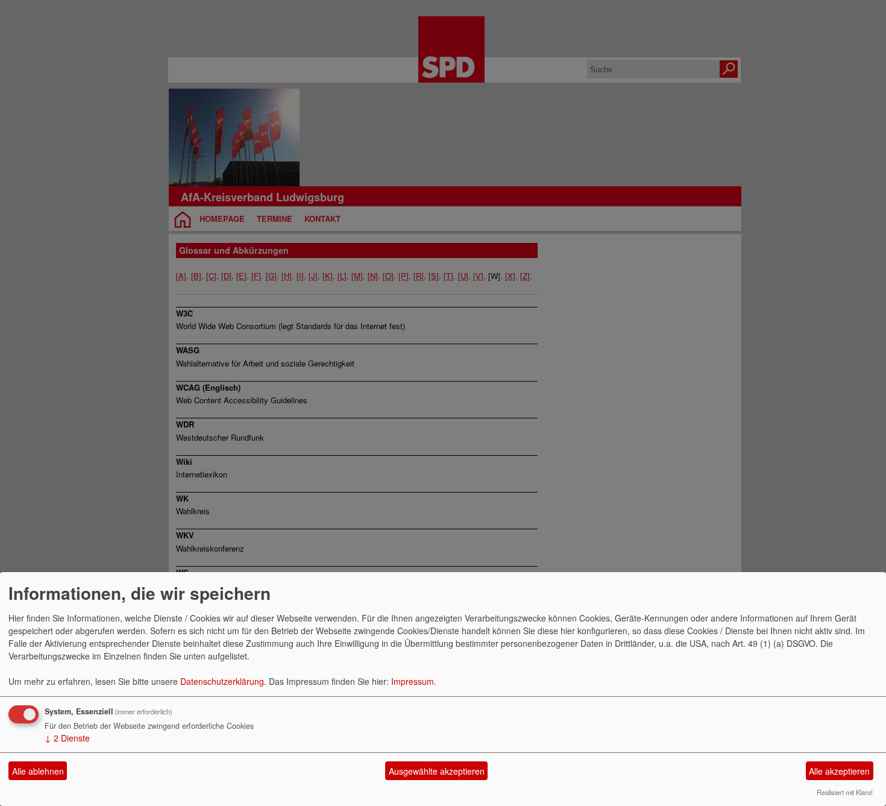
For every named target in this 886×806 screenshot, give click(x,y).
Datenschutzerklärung (222, 681)
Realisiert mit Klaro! (845, 792)
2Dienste (67, 738)
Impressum (412, 681)
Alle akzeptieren (839, 771)
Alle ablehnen (38, 771)
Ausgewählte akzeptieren (437, 771)
